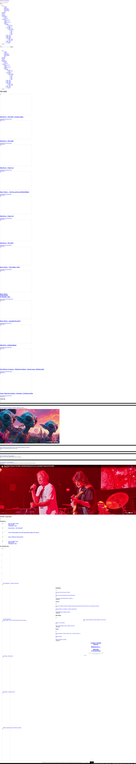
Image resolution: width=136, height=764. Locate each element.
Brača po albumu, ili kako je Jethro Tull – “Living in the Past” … (68, 633)
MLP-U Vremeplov (6, 23)
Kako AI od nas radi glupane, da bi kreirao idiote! (65, 595)
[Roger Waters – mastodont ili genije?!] (16, 318)
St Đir (5, 17)
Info (3, 5)
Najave (5, 7)
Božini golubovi (59, 636)
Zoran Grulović (2, 299)
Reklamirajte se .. (96, 646)
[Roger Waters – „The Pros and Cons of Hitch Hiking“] (16, 189)
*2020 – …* (8, 24)
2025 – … (10, 26)
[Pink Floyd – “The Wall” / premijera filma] (16, 114)
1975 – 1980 (10, 40)
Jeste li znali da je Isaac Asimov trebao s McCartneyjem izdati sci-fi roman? (14, 447)
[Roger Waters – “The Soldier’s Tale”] (16, 264)
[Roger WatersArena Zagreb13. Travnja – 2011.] (16, 291)
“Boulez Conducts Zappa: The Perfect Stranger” (12, 727)
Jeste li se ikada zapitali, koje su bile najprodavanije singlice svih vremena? (23, 532)
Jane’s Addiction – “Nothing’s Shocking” (11, 583)
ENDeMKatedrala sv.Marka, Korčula (63, 611)
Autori (3, 43)
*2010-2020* (8, 27)
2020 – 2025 (10, 25)
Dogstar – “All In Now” (60, 622)
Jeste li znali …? (7, 9)
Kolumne (3, 12)
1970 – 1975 (10, 39)
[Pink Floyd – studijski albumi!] (16, 342)
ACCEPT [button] (91, 762)
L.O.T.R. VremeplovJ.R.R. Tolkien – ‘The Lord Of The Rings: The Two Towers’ (14, 620)
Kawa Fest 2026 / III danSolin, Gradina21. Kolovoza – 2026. (12, 407)
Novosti (5, 6)
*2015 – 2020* (11, 29)
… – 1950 (8, 42)
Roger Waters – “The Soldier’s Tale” (10, 267)
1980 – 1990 (8, 37)
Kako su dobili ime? (3, 451)
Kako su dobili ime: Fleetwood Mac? (7, 455)
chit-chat (3, 13)
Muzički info (6, 8)
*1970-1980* (8, 38)
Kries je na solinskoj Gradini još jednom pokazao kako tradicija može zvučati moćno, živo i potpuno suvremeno (77, 605)
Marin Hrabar (2, 371)
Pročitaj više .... (2, 144)
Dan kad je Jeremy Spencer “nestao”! (63, 592)
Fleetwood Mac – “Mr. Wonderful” (7, 462)
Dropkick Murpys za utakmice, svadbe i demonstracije (66, 608)
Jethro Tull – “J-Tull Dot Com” (9, 691)
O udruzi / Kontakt (96, 643)
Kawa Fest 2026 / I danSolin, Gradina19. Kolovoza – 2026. (13, 542)
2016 (11, 31)
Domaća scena (4, 16)
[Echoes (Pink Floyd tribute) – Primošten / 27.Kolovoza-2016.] (16, 391)
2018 (11, 33)
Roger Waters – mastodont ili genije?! (10, 321)
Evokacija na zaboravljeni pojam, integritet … (65, 598)
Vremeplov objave (7, 21)
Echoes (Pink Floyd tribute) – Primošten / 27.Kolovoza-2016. (16, 393)
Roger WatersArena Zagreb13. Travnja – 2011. (5, 295)
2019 (11, 34)
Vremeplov (4, 19)
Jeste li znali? (2, 445)
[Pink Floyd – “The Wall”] (16, 138)
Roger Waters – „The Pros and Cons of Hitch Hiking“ (14, 192)
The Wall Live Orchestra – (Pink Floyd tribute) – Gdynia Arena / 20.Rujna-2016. (22, 369)
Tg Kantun (6, 18)
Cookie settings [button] (86, 762)
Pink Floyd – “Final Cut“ (7, 168)
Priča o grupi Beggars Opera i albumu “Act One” (65, 625)
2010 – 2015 (10, 28)
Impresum (96, 649)
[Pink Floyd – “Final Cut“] (16, 165)
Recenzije (3, 15)
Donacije (95, 644)
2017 (11, 32)
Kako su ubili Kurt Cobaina (61, 639)
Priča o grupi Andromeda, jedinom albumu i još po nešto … (94, 619)
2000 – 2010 (8, 35)
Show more (2, 464)
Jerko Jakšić (2, 119)
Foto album (1, 405)
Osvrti (3, 14)
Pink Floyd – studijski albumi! (8, 345)
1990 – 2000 (8, 36)
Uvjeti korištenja (95, 650)
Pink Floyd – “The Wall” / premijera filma (11, 117)
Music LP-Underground (4, 2)
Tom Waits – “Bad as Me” (8, 656)
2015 (11, 30)
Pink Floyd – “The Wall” (7, 141)
